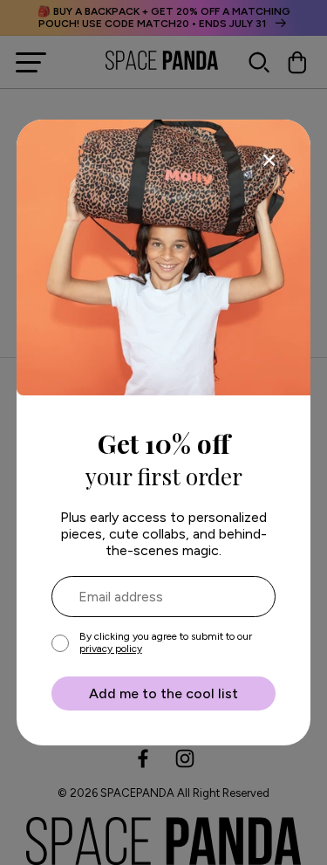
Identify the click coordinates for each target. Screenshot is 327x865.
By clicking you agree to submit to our (165, 642)
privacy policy (110, 648)
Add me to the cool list (163, 693)
